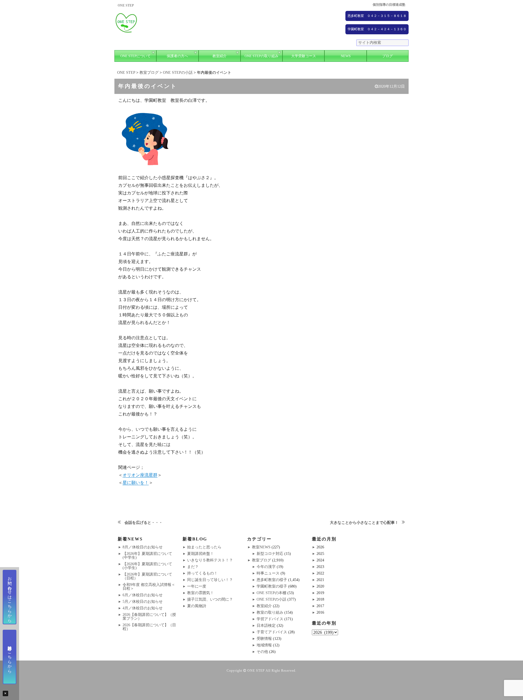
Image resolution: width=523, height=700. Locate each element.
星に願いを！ (136, 482)
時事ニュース (268, 573)
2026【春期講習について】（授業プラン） (149, 616)
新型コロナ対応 (270, 554)
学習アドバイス (270, 619)
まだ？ (193, 567)
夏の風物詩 (196, 606)
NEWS (346, 56)
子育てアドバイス (272, 632)
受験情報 (264, 639)
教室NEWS (261, 547)
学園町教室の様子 (272, 586)
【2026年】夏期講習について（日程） (147, 576)
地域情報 (264, 645)
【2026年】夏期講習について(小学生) (147, 566)
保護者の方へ (177, 56)
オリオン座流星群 (140, 475)
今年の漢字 (266, 567)
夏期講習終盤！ (200, 554)
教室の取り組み (270, 612)
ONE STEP (256, 671)
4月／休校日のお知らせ (143, 608)
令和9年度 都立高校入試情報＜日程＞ (149, 587)
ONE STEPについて (135, 56)
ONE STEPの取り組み (261, 56)
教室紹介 (219, 56)
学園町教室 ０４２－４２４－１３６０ (377, 29)
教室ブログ (261, 560)
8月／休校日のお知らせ (143, 547)
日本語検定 (266, 625)
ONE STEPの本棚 (271, 593)
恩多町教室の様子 (272, 580)
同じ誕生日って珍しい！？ (210, 580)
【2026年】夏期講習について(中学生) (147, 556)
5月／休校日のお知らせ (143, 602)
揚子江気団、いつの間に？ (210, 599)
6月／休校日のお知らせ (143, 595)
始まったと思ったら (204, 547)
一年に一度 (196, 586)
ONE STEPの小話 (271, 599)
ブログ (387, 56)
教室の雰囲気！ (200, 593)
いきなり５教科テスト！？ (210, 560)
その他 (262, 652)
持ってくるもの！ (202, 573)
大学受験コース (303, 56)
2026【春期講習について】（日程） (149, 627)
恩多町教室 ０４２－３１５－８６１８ (377, 16)
